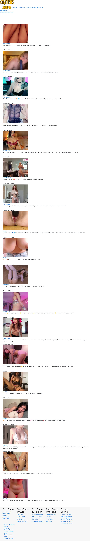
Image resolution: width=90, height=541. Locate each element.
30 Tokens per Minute (66, 519)
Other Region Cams (37, 516)
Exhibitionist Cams (51, 514)
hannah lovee (6, 311)
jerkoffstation (6, 204)
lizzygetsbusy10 (7, 177)
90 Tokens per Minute (66, 523)
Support (6, 526)
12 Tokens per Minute (66, 516)
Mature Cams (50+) (22, 521)
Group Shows (49, 519)
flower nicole (6, 338)
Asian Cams (35, 519)
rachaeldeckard (7, 150)
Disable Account (8, 535)
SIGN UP (40, 7)
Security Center (8, 529)
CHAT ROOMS (15, 7)
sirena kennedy (7, 499)
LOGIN (36, 7)
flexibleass (5, 472)
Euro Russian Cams (37, 518)
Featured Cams (6, 512)
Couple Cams (6, 517)
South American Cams (37, 521)
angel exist (6, 284)
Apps (5, 536)
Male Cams (5, 515)
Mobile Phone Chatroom (6, 12)
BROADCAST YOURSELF (25, 7)
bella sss (5, 445)
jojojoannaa (6, 365)
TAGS (33, 7)
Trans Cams (5, 518)
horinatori (5, 124)
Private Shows (50, 518)
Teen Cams (20, 514)
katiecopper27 (7, 70)
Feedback (6, 528)
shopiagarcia (6, 258)
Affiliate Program (9, 538)
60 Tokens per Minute (66, 521)
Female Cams (6, 513)
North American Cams (37, 514)
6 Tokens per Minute (66, 514)
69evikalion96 (6, 97)
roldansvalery (6, 43)
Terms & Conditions (9, 524)
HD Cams (48, 516)
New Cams (49, 521)
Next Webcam (4, 10)
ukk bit (4, 231)
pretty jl (5, 391)
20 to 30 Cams (21, 518)
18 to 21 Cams (21, 516)
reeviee (5, 418)
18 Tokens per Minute (66, 518)
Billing (5, 533)
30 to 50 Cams (21, 519)
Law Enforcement (9, 531)
